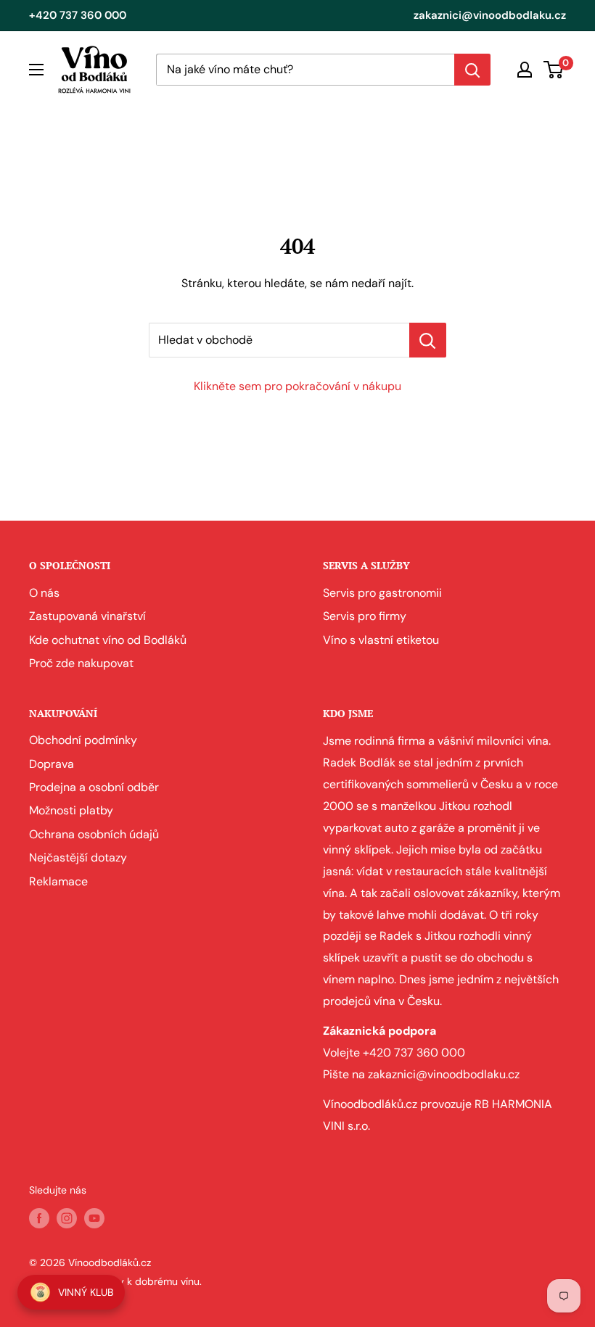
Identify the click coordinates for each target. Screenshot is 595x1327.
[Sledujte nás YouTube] (94, 1217)
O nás (44, 592)
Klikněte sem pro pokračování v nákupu (297, 386)
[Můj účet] (524, 70)
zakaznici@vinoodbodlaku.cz (490, 15)
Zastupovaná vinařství (87, 616)
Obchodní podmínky (83, 740)
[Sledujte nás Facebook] (39, 1217)
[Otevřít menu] (36, 69)
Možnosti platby (71, 810)
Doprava (51, 764)
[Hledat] (472, 70)
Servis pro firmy (364, 616)
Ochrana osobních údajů (94, 834)
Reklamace (58, 881)
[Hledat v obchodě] (427, 340)
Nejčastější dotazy (78, 857)
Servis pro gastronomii (382, 592)
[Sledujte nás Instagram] (67, 1217)
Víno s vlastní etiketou (381, 640)
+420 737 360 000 (77, 15)
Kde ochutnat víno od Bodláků (107, 640)
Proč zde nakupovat (81, 663)
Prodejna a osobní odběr (94, 787)
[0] (554, 69)
